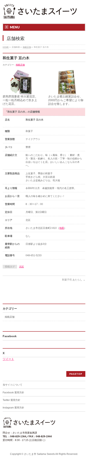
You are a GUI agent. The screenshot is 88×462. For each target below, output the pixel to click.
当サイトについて (12, 384)
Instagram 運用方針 (13, 407)
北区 (21, 266)
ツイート (8, 359)
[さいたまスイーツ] (40, 15)
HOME (6, 47)
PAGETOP (75, 374)
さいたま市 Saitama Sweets (39, 454)
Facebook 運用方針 (13, 392)
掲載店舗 (27, 47)
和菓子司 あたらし (73, 279)
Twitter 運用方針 (11, 400)
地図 (61, 228)
